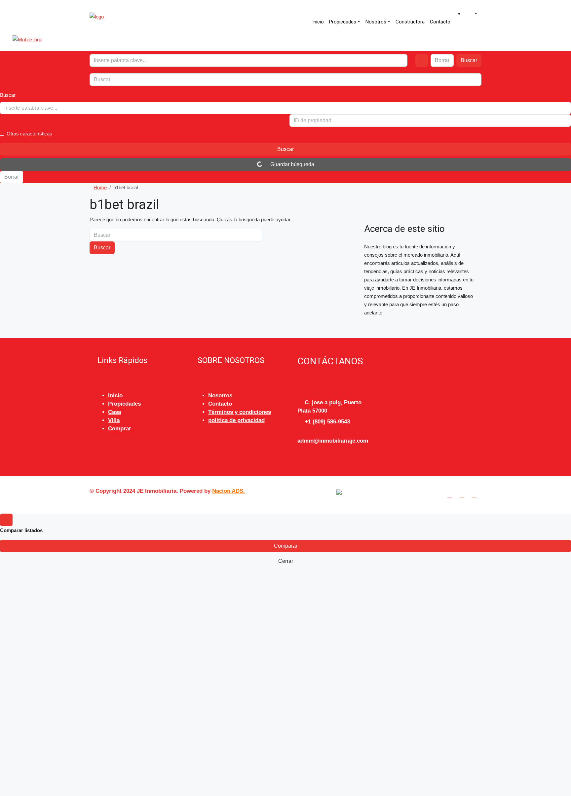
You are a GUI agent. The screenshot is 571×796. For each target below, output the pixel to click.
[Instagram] (463, 495)
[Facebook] (450, 495)
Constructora (410, 22)
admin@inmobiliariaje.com (332, 441)
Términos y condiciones (239, 412)
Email (37, 722)
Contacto (440, 22)
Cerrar (285, 561)
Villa (114, 420)
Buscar (469, 60)
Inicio (318, 22)
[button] (285, 133)
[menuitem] (472, 14)
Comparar (285, 546)
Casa (114, 412)
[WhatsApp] (475, 495)
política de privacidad (236, 420)
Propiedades (342, 22)
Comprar (119, 428)
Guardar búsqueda (291, 164)
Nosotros (375, 22)
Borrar (442, 60)
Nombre (40, 695)
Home (100, 187)
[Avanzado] (421, 60)
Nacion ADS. (228, 491)
